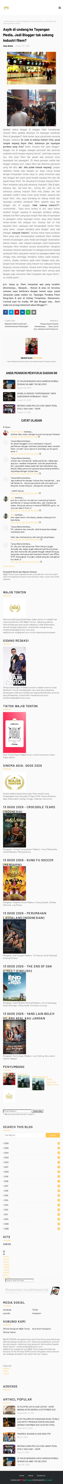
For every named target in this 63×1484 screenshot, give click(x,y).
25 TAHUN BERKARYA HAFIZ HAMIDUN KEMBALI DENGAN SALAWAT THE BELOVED (37, 382)
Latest (6, 1373)
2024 (32, 1153)
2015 (32, 1195)
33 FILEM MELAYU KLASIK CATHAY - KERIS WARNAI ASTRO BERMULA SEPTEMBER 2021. (36, 1408)
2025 (32, 1148)
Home (6, 1256)
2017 (32, 1186)
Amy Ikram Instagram (41, 1329)
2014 (32, 1200)
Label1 (6, 1262)
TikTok (35, 1310)
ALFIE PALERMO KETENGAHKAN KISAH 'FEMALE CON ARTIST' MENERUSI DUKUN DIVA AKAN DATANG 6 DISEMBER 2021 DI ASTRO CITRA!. (38, 1422)
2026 (32, 1143)
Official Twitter (9, 1332)
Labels (6, 1259)
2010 (32, 1219)
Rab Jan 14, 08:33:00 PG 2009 (25, 510)
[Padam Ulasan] (39, 437)
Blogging (29, 1480)
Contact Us (41, 1475)
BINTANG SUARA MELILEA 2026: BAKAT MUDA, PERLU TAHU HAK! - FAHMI (37, 407)
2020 (31, 1172)
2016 (32, 1191)
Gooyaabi (48, 1480)
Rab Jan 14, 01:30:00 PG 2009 (25, 493)
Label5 (6, 1272)
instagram (36, 1313)
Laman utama (8, 21)
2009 (32, 1224)
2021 (31, 1167)
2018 (31, 1181)
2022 (32, 1162)
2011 (32, 1214)
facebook (7, 1310)
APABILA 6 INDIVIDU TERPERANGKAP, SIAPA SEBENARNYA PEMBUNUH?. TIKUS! (36, 395)
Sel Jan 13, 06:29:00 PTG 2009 (25, 454)
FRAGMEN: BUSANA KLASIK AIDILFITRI (34, 1434)
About (6, 1275)
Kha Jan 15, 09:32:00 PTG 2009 (25, 562)
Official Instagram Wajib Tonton (16, 1329)
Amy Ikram (8, 46)
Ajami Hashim (17, 431)
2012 (32, 1209)
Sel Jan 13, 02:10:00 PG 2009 (24, 437)
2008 (32, 1228)
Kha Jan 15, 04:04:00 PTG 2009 (25, 539)
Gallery (6, 1368)
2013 (32, 1205)
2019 (31, 1176)
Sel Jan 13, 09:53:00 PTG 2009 (25, 473)
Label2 (6, 1264)
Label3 (6, 1267)
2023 (32, 1157)
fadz (13, 497)
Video (5, 1371)
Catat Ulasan (9, 566)
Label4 (6, 1269)
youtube (6, 1313)
